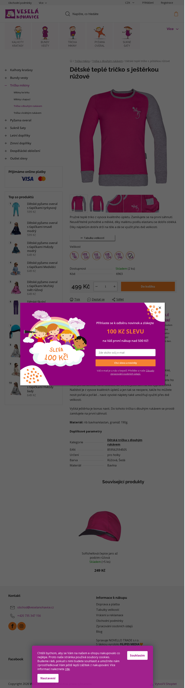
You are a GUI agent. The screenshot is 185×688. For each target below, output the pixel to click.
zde (67, 669)
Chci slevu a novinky (125, 362)
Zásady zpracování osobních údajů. (132, 372)
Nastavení (47, 678)
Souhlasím (137, 655)
